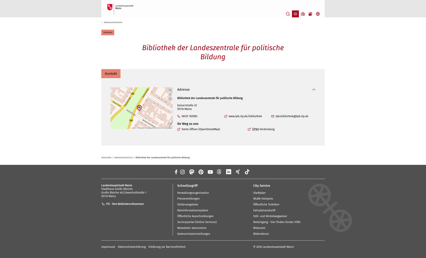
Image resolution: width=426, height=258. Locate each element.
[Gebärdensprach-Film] (310, 13)
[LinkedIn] (228, 171)
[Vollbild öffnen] (170, 99)
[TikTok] (247, 171)
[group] (141, 108)
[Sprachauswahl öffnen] (317, 13)
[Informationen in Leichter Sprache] (302, 13)
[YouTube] (210, 171)
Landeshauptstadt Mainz (278, 247)
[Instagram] (182, 171)
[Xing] (237, 171)
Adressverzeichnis (113, 22)
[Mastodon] (191, 171)
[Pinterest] (200, 171)
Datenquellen (168, 128)
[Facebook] (176, 171)
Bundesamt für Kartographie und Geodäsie (149, 128)
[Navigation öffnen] (295, 13)
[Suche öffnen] (287, 13)
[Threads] (219, 171)
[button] (107, 32)
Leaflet (134, 128)
